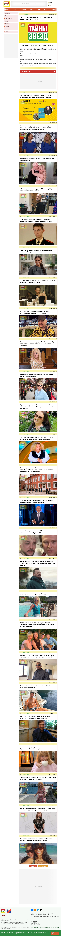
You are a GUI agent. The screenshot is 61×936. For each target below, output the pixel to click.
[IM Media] (9, 911)
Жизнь (45, 9)
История (38, 9)
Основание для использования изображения (40, 934)
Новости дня (25, 92)
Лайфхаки (6, 9)
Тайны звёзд (7, 4)
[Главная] (3, 911)
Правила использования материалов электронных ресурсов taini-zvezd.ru (44, 932)
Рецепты (14, 9)
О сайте (50, 2)
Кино (31, 9)
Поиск (49, 5)
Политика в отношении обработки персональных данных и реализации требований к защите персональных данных (45, 928)
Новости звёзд (26, 123)
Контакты (50, 4)
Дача (6, 31)
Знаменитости (23, 9)
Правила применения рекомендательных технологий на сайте (43, 929)
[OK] (35, 910)
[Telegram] (38, 910)
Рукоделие (53, 9)
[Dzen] (41, 910)
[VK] (32, 910)
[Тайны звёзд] (20, 14)
